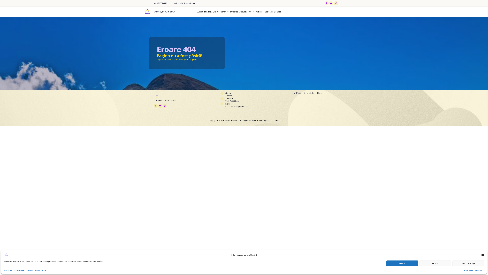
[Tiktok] (336, 3)
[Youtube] (331, 3)
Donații (277, 11)
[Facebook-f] (327, 3)
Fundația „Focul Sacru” (163, 11)
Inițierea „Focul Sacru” (240, 11)
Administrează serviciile (473, 270)
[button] (483, 255)
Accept (402, 263)
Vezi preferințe (468, 263)
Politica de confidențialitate (309, 93)
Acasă (200, 11)
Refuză (435, 263)
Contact (269, 11)
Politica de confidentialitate (14, 270)
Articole (259, 11)
